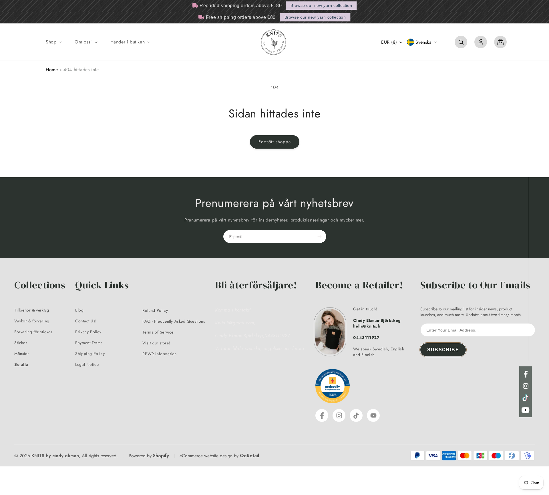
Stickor (20, 343)
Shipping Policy (90, 353)
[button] (53, 42)
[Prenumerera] (319, 236)
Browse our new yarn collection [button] (321, 5)
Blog (79, 310)
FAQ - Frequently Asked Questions (173, 321)
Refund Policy (155, 310)
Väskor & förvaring (31, 321)
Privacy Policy (88, 332)
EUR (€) (389, 42)
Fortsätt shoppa (274, 142)
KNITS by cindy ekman (55, 455)
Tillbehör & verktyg (31, 310)
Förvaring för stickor (33, 332)
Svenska (423, 42)
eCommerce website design (206, 455)
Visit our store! (156, 343)
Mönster (21, 353)
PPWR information (159, 354)
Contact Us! (86, 321)
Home (52, 69)
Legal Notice (87, 364)
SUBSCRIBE (443, 349)
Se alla (21, 364)
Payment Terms (89, 343)
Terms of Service (158, 332)
